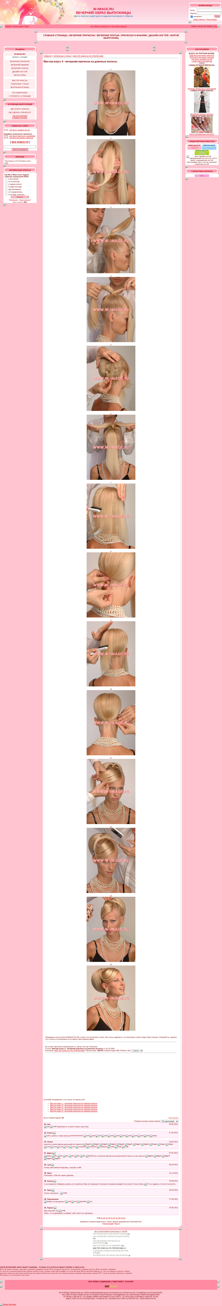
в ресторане (13, 179)
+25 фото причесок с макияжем (22, 136)
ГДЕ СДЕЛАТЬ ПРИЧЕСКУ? (20, 112)
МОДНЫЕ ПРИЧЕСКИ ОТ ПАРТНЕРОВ (201, 89)
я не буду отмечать (16, 195)
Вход (27, 26)
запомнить (197, 16)
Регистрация (211, 19)
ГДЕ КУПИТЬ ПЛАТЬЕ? (19, 109)
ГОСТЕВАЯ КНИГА (19, 93)
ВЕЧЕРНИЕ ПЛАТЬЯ (19, 68)
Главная (8, 26)
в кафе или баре (15, 187)
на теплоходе (14, 181)
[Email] (54, 1133)
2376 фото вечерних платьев (202, 57)
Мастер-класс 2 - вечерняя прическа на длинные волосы (73, 1105)
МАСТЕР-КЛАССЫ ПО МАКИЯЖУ (107, 1246)
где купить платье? (119, 26)
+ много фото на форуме (201, 61)
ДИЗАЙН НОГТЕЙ (19, 72)
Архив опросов (24, 200)
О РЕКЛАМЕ (26, 96)
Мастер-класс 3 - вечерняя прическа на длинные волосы (73, 1107)
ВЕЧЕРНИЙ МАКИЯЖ (20, 65)
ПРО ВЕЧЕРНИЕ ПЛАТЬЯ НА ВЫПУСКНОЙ (111, 1236)
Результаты (14, 200)
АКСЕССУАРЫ (20, 75)
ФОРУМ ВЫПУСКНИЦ (20, 87)
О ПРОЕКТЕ (14, 96)
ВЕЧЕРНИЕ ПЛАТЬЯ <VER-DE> (202, 114)
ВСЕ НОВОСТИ (20, 142)
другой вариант (14, 189)
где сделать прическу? (99, 26)
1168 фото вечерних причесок (201, 55)
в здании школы (15, 184)
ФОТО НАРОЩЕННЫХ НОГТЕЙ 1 (202, 134)
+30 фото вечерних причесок (21, 138)
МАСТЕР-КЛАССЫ (19, 80)
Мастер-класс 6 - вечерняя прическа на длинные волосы (73, 1111)
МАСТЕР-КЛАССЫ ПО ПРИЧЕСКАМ (88, 56)
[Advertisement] (68, 1076)
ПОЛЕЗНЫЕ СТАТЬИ (20, 84)
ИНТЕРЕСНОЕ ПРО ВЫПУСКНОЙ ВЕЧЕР (110, 1255)
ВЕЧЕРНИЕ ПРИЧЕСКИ (20, 61)
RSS (215, 26)
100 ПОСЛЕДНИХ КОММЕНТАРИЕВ (19, 117)
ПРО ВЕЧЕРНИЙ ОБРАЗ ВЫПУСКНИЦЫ (110, 1234)
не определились (15, 192)
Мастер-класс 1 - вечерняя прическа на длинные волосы (73, 1103)
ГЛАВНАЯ (48, 56)
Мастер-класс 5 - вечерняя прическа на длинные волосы (73, 1109)
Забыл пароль (199, 19)
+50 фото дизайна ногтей (19, 130)
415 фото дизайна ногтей (201, 59)
